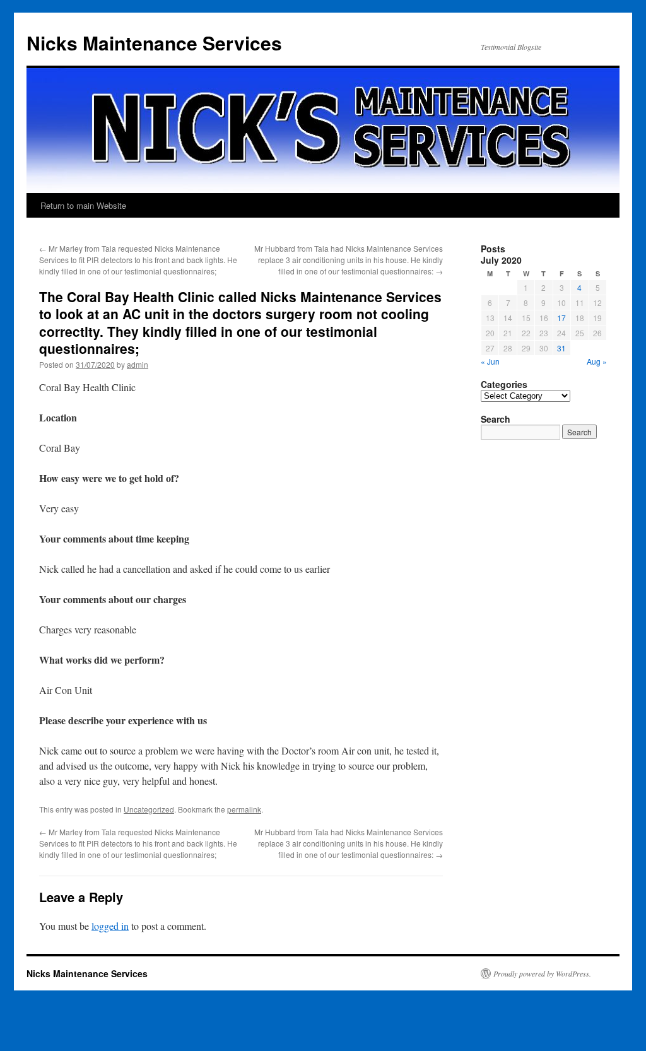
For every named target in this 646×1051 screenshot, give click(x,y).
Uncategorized (149, 809)
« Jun (490, 361)
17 (561, 317)
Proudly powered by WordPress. (542, 973)
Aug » (597, 361)
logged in (110, 925)
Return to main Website (83, 205)
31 (561, 348)
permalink (244, 809)
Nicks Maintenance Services (154, 42)
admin (137, 364)
